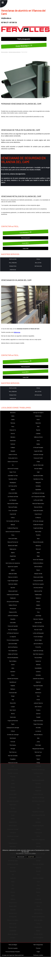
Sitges (13, 696)
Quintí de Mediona (12, 647)
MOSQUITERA (12, 266)
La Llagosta (13, 636)
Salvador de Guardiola (38, 626)
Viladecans (13, 598)
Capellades (38, 489)
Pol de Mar (38, 647)
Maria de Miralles (12, 507)
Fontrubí (13, 741)
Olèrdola (38, 664)
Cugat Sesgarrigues (13, 580)
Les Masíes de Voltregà (38, 493)
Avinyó (38, 601)
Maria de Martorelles (12, 503)
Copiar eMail (25, 248)
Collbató (13, 447)
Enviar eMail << (25, 243)
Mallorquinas (17, 332)
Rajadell (38, 689)
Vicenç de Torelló (38, 458)
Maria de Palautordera (38, 503)
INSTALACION (12, 259)
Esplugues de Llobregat (13, 727)
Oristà (38, 699)
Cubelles (38, 433)
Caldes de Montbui (13, 654)
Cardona (38, 671)
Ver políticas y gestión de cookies (26, 853)
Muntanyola (13, 608)
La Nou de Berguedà (38, 633)
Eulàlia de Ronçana (38, 524)
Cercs (12, 675)
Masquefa (38, 482)
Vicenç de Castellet (13, 626)
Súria (38, 440)
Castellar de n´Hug (38, 479)
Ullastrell (38, 682)
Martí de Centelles (13, 755)
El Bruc (13, 517)
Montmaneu (13, 745)
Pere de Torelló (38, 629)
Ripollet (38, 430)
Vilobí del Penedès (38, 510)
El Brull (13, 731)
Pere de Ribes (38, 657)
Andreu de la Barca (38, 563)
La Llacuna (38, 731)
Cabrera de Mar (38, 591)
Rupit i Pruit (13, 472)
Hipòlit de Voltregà (38, 650)
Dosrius (13, 433)
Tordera (38, 710)
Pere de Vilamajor (12, 629)
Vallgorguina (13, 549)
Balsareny (38, 545)
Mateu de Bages (13, 944)
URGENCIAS (13, 269)
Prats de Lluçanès (13, 948)
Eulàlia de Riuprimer (13, 528)
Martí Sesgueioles (38, 944)
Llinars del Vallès (12, 493)
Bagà (38, 556)
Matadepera (13, 482)
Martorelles (38, 531)
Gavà (38, 538)
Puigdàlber (13, 759)
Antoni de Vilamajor (38, 559)
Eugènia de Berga (38, 528)
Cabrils (13, 559)
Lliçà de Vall (13, 514)
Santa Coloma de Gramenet (13, 531)
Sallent (13, 570)
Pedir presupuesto (23, 39)
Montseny (38, 608)
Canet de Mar (38, 622)
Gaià (38, 738)
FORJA (38, 259)
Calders (38, 605)
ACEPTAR (31, 857)
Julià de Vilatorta (38, 703)
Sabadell (13, 451)
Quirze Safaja (38, 640)
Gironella (38, 727)
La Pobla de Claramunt (13, 633)
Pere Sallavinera (12, 650)
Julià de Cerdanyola (13, 615)
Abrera (13, 713)
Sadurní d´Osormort (13, 461)
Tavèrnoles (13, 717)
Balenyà (13, 524)
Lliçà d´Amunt (38, 514)
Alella (38, 552)
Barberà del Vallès (12, 545)
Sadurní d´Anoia (13, 454)
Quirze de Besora (38, 643)
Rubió (38, 419)
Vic (13, 465)
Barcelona (12, 412)
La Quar (13, 706)
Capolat (13, 489)
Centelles (38, 675)
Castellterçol (12, 682)
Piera (12, 535)
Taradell (38, 717)
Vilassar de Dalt (38, 573)
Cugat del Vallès (38, 451)
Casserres (38, 661)
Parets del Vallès (12, 538)
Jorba (38, 741)
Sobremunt (38, 692)
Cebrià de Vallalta (12, 584)
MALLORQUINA (13, 262)
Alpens (13, 552)
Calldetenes (38, 416)
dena (12, 668)
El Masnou (38, 517)
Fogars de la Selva (38, 720)
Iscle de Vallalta (38, 468)
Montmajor (38, 745)
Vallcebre (12, 437)
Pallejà (38, 762)
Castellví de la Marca (38, 678)
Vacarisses (13, 440)
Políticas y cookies (38, 955)
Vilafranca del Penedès (13, 594)
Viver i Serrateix (12, 510)
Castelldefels (38, 668)
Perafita (38, 535)
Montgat (13, 748)
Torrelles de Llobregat (13, 734)
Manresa (13, 423)
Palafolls (13, 685)
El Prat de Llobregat (38, 521)
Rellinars (12, 689)
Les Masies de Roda (13, 496)
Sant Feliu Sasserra (38, 654)
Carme (13, 664)
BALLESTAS (38, 262)
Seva (38, 696)
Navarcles (38, 423)
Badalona (38, 598)
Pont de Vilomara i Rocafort (13, 951)
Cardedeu (38, 486)
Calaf (38, 472)
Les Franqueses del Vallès (38, 496)
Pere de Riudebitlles (12, 657)
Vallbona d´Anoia (38, 437)
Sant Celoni (13, 710)
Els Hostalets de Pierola (13, 521)
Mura (12, 426)
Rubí (38, 426)
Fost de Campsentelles (13, 640)
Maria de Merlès (38, 507)
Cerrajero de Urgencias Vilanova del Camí (13, 955)
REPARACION (38, 266)
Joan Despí (38, 615)
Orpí (13, 699)
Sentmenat (13, 738)
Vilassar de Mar (13, 612)
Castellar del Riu (13, 479)
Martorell (38, 549)
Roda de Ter (13, 430)
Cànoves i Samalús (38, 619)
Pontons (38, 948)
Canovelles (13, 622)
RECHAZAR (20, 857)
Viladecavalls (38, 594)
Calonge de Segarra (38, 412)
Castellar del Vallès (38, 475)
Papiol (38, 759)
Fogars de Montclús (13, 720)
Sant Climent (38, 706)
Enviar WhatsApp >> (23, 45)
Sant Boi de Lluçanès (38, 584)
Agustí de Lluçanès (13, 566)
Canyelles (12, 619)
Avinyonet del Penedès (13, 601)
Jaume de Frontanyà (12, 468)
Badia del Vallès (13, 573)
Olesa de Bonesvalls (38, 542)
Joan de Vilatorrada (38, 465)
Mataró (38, 570)
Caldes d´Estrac (13, 605)
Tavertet (38, 713)
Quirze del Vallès (13, 643)
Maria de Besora (38, 734)
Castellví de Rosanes (12, 678)
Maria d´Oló (13, 703)
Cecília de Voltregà (38, 454)
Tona (38, 612)
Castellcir (12, 671)
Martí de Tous (38, 752)
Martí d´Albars (12, 661)
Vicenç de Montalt (38, 580)
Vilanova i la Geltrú (13, 577)
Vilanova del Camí (12, 591)
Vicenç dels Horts (12, 458)
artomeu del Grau (38, 587)
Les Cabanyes (12, 500)
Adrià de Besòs (38, 566)
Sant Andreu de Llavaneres (13, 563)
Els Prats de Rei (13, 486)
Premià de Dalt (13, 692)
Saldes (38, 444)
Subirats (13, 444)
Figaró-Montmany (38, 724)
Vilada (38, 461)
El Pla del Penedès (38, 447)
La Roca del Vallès (38, 500)
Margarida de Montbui (38, 748)
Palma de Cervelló (13, 762)
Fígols (12, 724)
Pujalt (38, 951)
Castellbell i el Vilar (13, 475)
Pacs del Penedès (38, 685)
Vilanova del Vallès (38, 577)
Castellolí (38, 755)
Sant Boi (13, 587)
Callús (12, 416)
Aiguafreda (13, 556)
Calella (12, 419)
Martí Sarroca (12, 752)
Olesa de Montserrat (13, 542)
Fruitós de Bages (38, 636)
